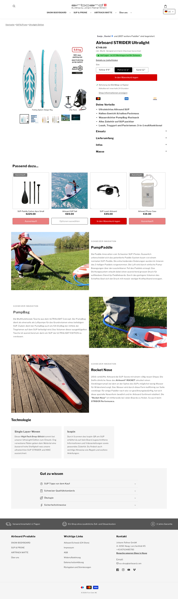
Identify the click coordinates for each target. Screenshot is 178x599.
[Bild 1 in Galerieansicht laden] (24, 118)
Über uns (15, 557)
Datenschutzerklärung (74, 562)
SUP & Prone (21, 25)
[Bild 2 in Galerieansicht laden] (34, 118)
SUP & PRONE (18, 547)
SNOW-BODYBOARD (20, 542)
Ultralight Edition (36, 25)
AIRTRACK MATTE (19, 552)
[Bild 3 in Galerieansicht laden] (44, 118)
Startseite (10, 25)
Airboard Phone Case (147, 211)
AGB (66, 552)
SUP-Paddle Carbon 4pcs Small (31, 211)
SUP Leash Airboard (108, 211)
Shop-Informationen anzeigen (113, 93)
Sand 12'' (140, 70)
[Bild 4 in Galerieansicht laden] (55, 118)
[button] (14, 6)
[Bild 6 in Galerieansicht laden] (75, 118)
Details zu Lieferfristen (107, 60)
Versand (109, 51)
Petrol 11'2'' (123, 70)
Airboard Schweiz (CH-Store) (76, 542)
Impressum (69, 547)
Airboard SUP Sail (69, 211)
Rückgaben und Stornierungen (77, 567)
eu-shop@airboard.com (130, 563)
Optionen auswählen (70, 221)
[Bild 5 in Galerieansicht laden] (65, 118)
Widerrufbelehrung (72, 557)
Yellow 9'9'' (104, 70)
